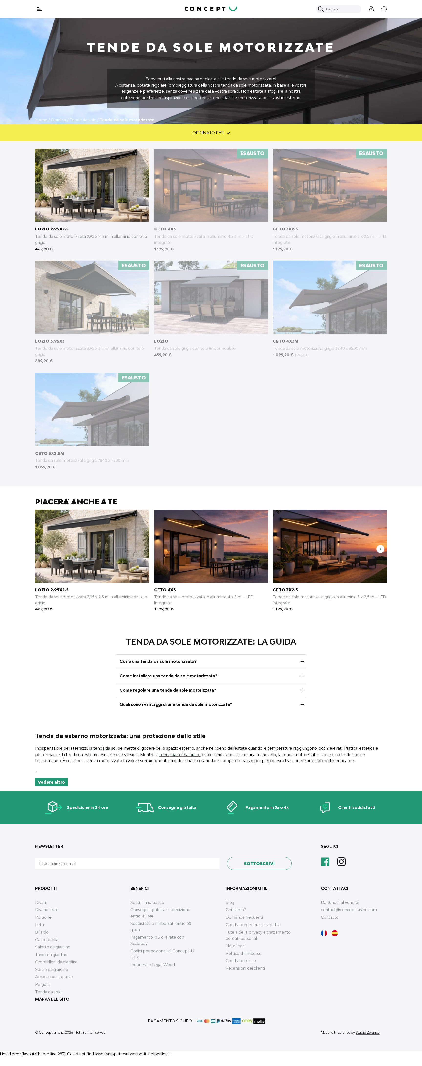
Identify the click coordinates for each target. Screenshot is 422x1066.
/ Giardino (57, 119)
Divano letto (47, 909)
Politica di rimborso (244, 953)
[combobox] (341, 9)
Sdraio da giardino (51, 969)
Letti (39, 924)
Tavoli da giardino (51, 954)
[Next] (380, 549)
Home (41, 119)
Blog (230, 902)
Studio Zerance (368, 1032)
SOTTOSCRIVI (259, 863)
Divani (41, 902)
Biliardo (42, 932)
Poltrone (43, 917)
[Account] (367, 8)
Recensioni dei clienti (245, 968)
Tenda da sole (48, 991)
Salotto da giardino (52, 947)
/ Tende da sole (81, 119)
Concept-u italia (51, 1032)
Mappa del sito (52, 999)
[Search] (321, 9)
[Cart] (380, 8)
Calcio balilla (46, 939)
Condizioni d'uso (241, 960)
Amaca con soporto (54, 976)
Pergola (42, 984)
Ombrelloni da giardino (56, 961)
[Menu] (39, 9)
